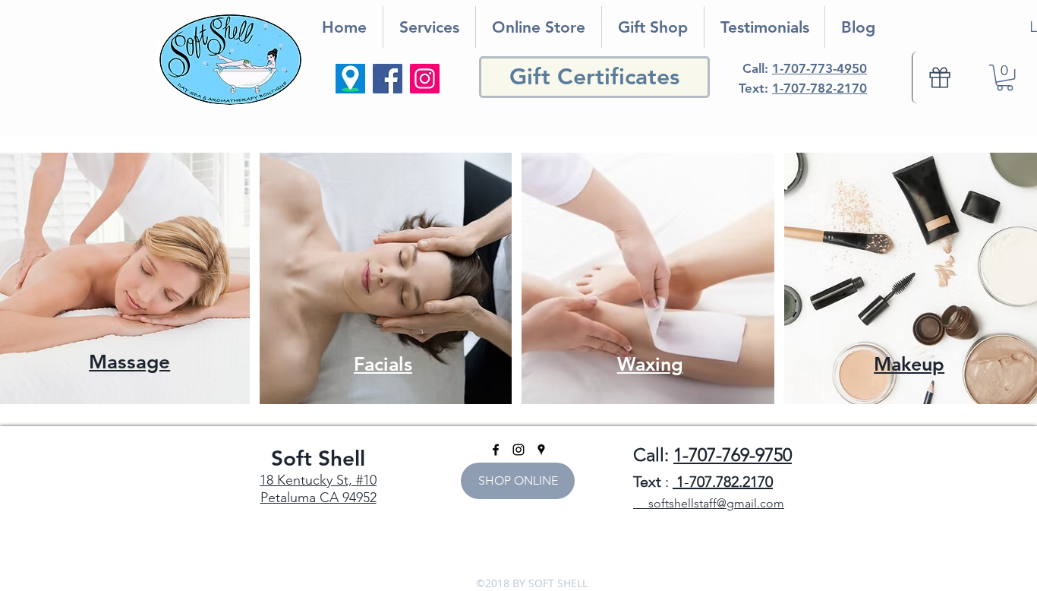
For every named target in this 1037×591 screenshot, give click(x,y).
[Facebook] (387, 78)
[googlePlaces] (541, 449)
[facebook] (495, 449)
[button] (1004, 77)
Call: (804, 68)
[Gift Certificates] (939, 77)
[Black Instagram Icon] (518, 449)
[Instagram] (425, 78)
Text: (803, 88)
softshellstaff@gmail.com (708, 503)
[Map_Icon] (350, 78)
